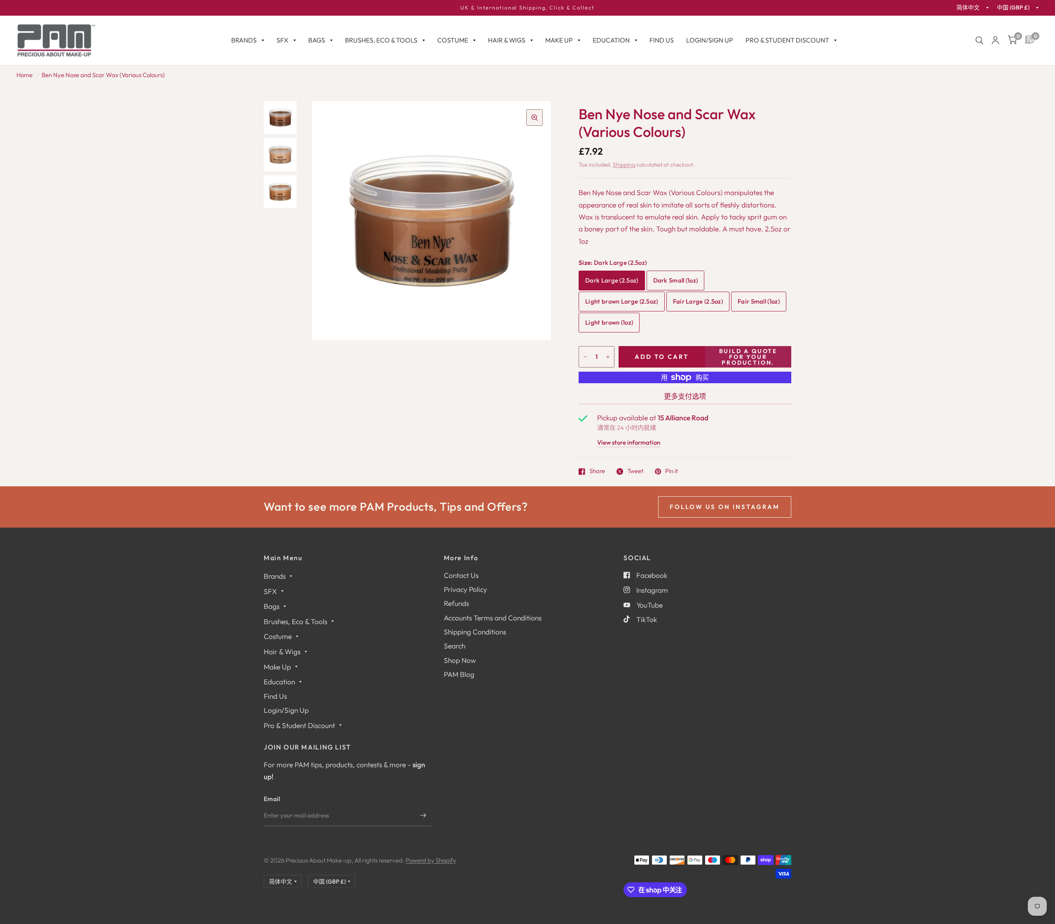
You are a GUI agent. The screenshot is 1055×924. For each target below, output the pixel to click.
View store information (628, 443)
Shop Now (460, 660)
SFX (282, 40)
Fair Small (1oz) (759, 301)
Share (597, 471)
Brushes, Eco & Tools (381, 40)
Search (454, 645)
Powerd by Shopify (431, 860)
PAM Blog (459, 674)
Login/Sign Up (709, 40)
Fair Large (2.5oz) (698, 301)
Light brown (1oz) (609, 322)
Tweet (635, 471)
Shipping (624, 164)
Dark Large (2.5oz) (611, 280)
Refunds (456, 603)
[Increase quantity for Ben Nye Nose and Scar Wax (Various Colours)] (608, 356)
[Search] (979, 40)
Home (24, 75)
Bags (316, 40)
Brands (244, 40)
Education (611, 40)
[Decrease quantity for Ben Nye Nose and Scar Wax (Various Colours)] (585, 356)
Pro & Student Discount (787, 40)
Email (272, 799)
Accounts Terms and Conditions (493, 617)
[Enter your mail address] (423, 815)
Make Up (559, 40)
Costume (452, 40)
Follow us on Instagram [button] (725, 507)
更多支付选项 (685, 396)
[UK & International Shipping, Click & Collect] (527, 7)
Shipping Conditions (475, 631)
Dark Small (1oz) (675, 280)
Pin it (671, 471)
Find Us (661, 40)
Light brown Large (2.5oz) (621, 301)
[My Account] (995, 40)
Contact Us (461, 575)
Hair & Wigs (506, 40)
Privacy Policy (465, 589)
